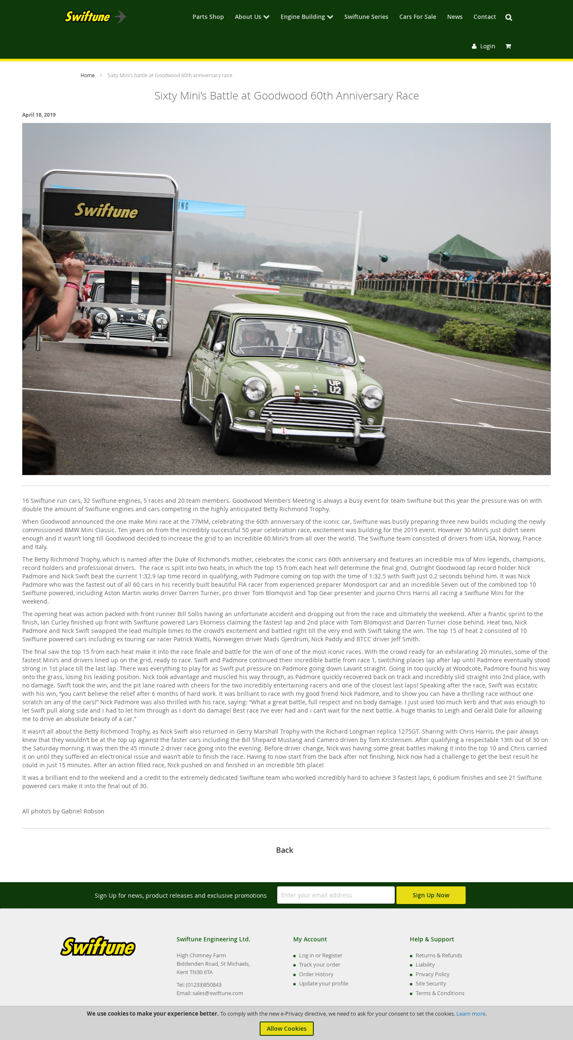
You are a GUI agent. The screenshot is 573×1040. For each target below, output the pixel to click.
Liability (425, 964)
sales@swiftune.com (218, 993)
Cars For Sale (417, 17)
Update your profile (323, 983)
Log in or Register (320, 955)
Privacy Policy (433, 974)
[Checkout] (509, 46)
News (455, 17)
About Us (248, 17)
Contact (485, 17)
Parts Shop (208, 17)
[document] (286, 1023)
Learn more (470, 1013)
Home (88, 75)
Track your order (319, 964)
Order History (316, 974)
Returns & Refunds (439, 955)
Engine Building (303, 17)
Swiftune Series (366, 17)
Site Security (431, 983)
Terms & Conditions (440, 993)
